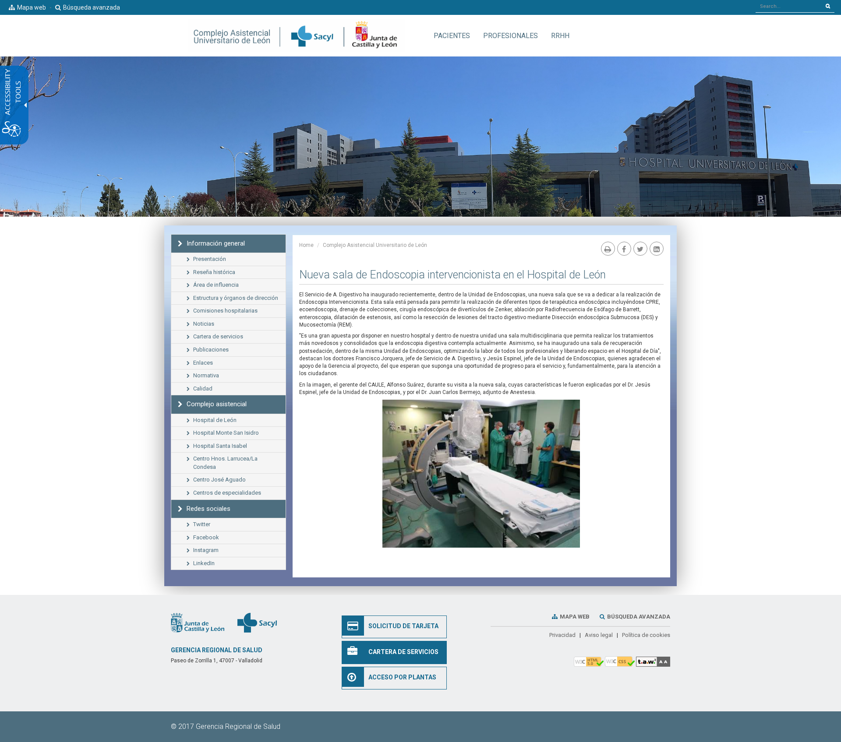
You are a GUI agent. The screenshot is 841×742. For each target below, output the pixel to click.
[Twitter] (640, 249)
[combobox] (789, 6)
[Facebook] (624, 249)
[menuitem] (452, 35)
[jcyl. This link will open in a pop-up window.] (197, 622)
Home (306, 245)
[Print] (608, 249)
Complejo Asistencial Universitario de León (375, 245)
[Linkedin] (657, 249)
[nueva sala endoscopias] (481, 474)
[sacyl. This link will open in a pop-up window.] (257, 622)
